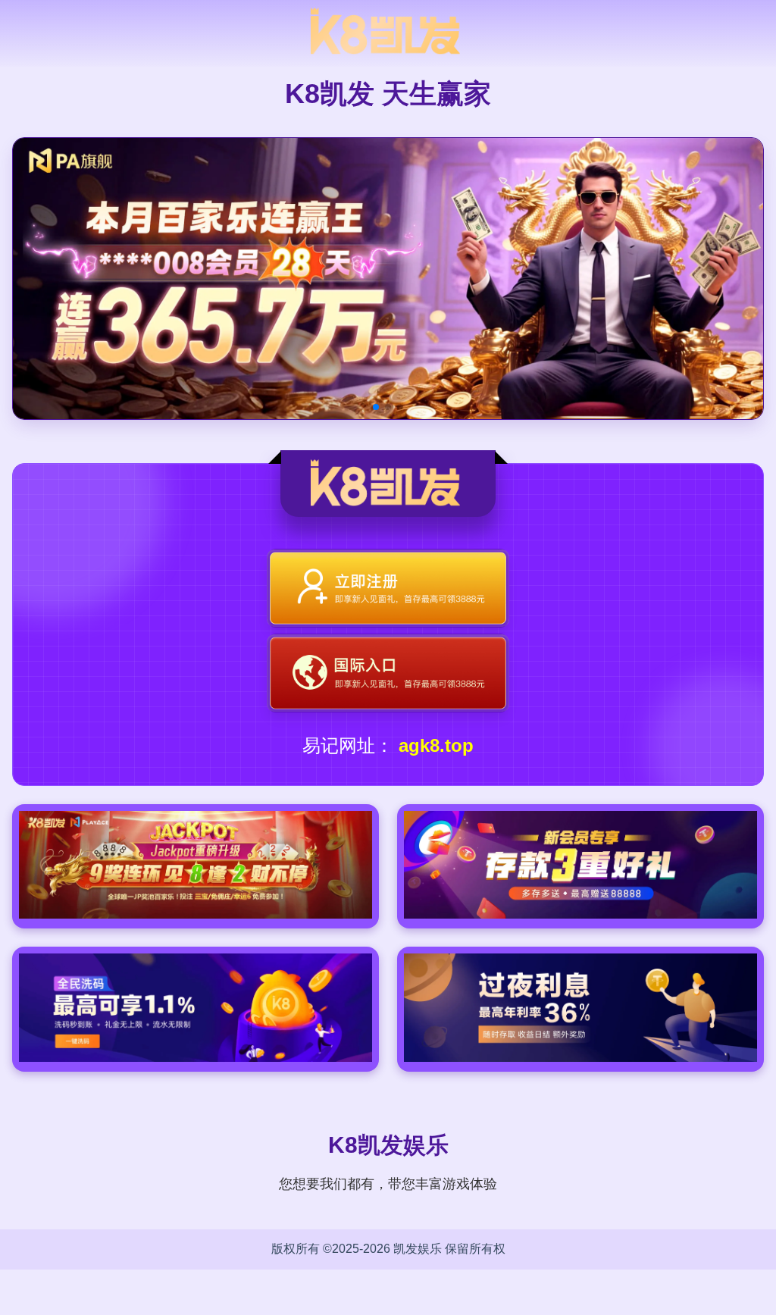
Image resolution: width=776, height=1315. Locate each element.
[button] (376, 407)
